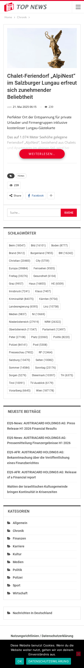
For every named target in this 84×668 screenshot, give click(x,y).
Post (40, 344)
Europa (18, 268)
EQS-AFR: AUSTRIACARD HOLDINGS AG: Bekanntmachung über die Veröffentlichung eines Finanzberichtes (38, 457)
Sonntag (45, 367)
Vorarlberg (19, 390)
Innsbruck (19, 291)
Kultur (17, 554)
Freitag (18, 276)
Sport (16, 585)
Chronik (18, 531)
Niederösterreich (24, 321)
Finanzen (19, 538)
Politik (61, 337)
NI (38, 314)
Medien (17, 314)
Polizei (18, 344)
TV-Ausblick (41, 383)
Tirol (17, 383)
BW (66, 253)
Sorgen (17, 375)
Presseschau (21, 352)
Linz (51, 306)
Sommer (19, 367)
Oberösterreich (23, 329)
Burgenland (41, 253)
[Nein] (78, 654)
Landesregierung (23, 306)
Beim (17, 245)
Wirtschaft (20, 593)
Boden (59, 245)
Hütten (21, 176)
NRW (53, 321)
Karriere (18, 546)
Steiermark (43, 375)
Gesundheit (44, 276)
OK (19, 661)
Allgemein (20, 523)
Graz (16, 283)
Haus (37, 283)
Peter (17, 337)
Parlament (53, 329)
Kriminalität (21, 299)
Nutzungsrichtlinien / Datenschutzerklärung (42, 636)
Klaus (43, 291)
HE (57, 283)
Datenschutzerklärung (48, 661)
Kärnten (48, 299)
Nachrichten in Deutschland (32, 613)
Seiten (44, 360)
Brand (17, 253)
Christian (19, 260)
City (42, 260)
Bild (38, 245)
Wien (45, 390)
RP (45, 352)
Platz (39, 337)
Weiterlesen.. (42, 154)
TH (67, 375)
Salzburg (19, 360)
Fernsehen (44, 268)
